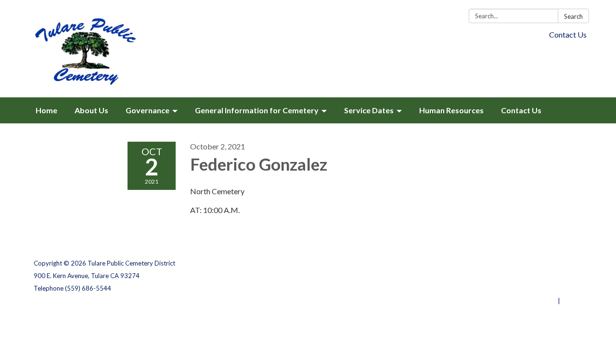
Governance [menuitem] (147, 110)
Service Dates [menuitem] (369, 110)
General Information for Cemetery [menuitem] (257, 110)
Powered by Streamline (521, 301)
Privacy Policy (561, 263)
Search (573, 16)
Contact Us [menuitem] (521, 110)
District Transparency (548, 276)
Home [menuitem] (46, 110)
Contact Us (568, 34)
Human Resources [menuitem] (451, 110)
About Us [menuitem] (91, 110)
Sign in (572, 301)
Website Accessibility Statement (531, 288)
